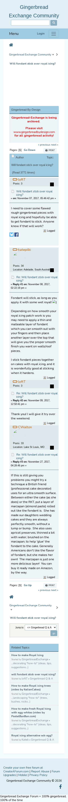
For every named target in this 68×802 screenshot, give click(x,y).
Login (41, 33)
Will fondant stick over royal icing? (33, 63)
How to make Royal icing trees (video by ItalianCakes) (31, 687)
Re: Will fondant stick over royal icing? (37, 278)
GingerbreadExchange (35, 659)
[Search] (53, 23)
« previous (44, 145)
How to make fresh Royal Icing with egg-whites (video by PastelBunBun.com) (31, 712)
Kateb (25, 739)
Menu (14, 33)
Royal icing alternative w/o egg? (32, 735)
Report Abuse (40, 771)
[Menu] (53, 34)
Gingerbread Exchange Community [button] (30, 54)
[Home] (11, 45)
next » (54, 145)
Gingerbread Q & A (41, 678)
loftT (25, 678)
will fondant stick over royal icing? (33, 674)
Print (51, 150)
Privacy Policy (38, 775)
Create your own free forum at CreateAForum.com (23, 769)
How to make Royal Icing (27, 655)
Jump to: (19, 627)
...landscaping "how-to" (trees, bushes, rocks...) (29, 700)
